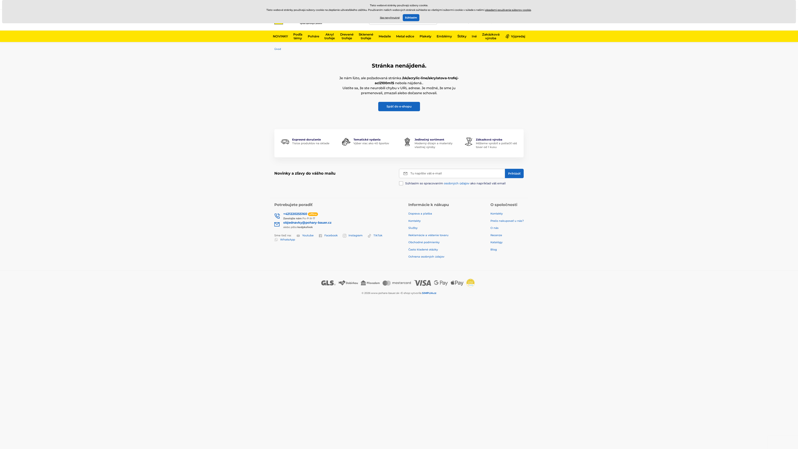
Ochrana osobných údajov (426, 256)
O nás (494, 227)
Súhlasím (411, 17)
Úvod (277, 49)
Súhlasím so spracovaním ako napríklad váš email (455, 183)
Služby (412, 227)
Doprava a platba (420, 213)
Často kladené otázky (423, 249)
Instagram (356, 235)
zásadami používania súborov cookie (508, 9)
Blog (493, 249)
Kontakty (414, 220)
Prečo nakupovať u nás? (507, 220)
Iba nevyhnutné (390, 17)
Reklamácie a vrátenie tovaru (428, 235)
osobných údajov (456, 183)
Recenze (496, 235)
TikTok (377, 235)
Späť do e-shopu (399, 106)
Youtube (308, 235)
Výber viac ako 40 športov (371, 143)
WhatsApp (287, 239)
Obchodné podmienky (424, 242)
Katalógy (496, 242)
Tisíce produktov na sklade (310, 143)
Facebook (331, 235)
